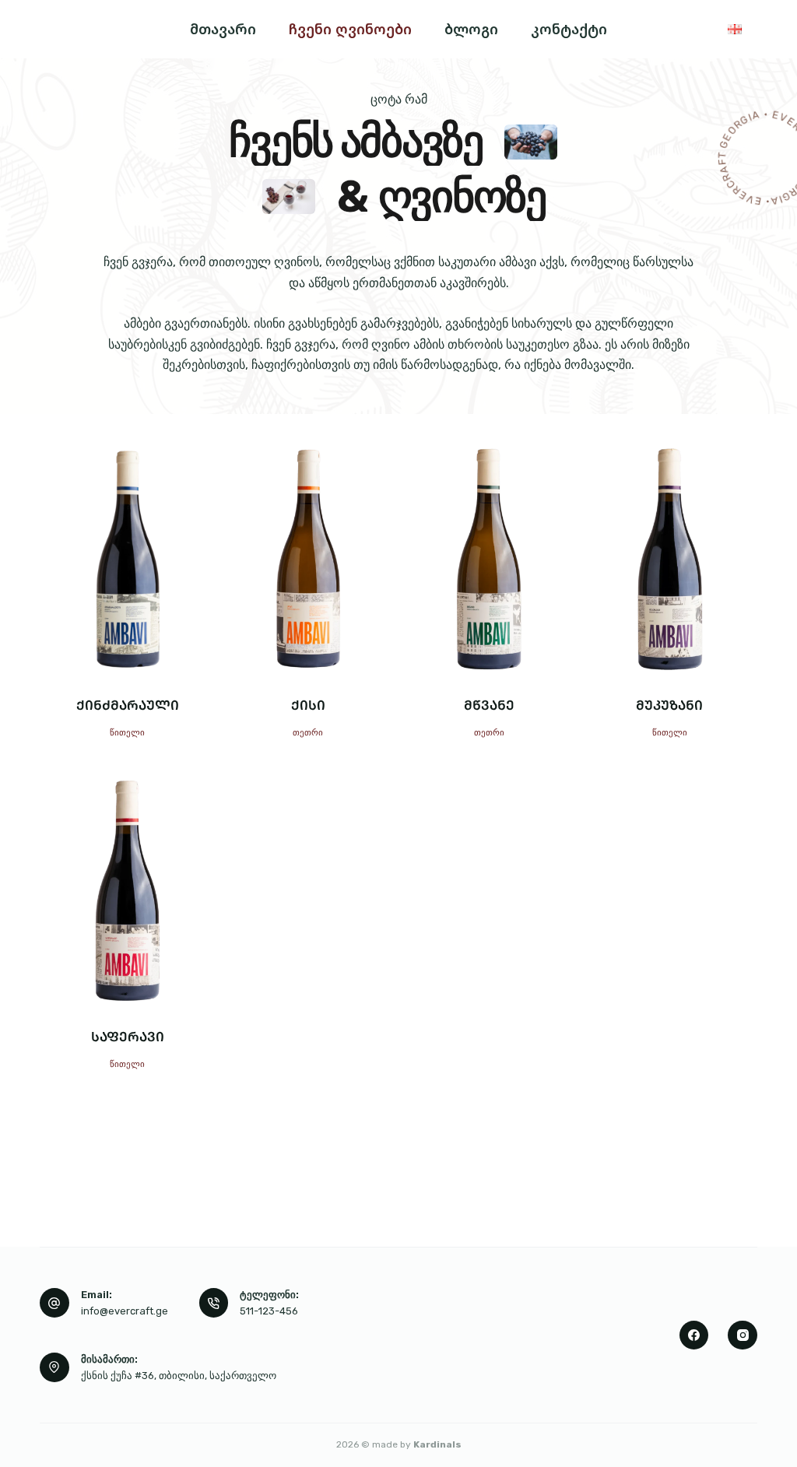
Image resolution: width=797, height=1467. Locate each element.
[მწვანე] (489, 559)
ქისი (308, 705)
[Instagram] (742, 1335)
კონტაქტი (569, 28)
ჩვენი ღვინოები (350, 28)
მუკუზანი (669, 705)
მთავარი (223, 28)
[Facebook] (694, 1335)
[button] (735, 28)
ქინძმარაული (127, 705)
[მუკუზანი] (669, 559)
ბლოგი (471, 28)
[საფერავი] (127, 890)
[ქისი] (307, 559)
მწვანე (489, 705)
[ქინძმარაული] (127, 559)
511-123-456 (269, 1311)
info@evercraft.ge (124, 1311)
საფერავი (127, 1036)
